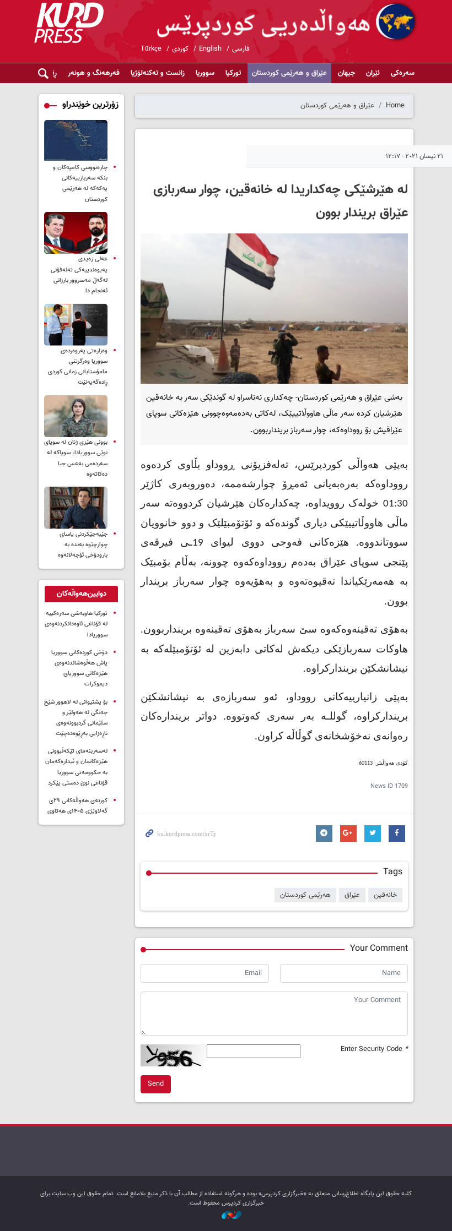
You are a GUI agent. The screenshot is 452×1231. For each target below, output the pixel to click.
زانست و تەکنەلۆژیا (158, 73)
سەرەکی (403, 73)
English (210, 49)
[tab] (81, 594)
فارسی (241, 49)
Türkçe (151, 49)
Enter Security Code (374, 1049)
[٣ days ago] (75, 416)
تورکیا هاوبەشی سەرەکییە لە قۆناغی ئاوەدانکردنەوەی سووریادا (76, 624)
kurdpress (288, 22)
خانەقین (385, 895)
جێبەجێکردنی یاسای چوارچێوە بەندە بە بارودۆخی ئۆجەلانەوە (82, 545)
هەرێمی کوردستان (305, 895)
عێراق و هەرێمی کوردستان (289, 73)
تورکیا (233, 73)
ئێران (373, 73)
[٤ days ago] (75, 141)
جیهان (346, 73)
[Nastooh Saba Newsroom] (226, 1215)
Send (156, 1084)
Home (395, 105)
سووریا (205, 73)
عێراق (352, 895)
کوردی (180, 49)
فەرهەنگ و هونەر (94, 73)
